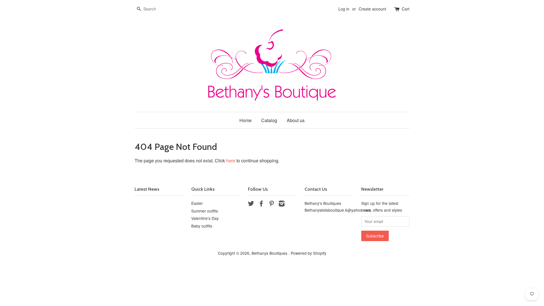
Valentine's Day (205, 218)
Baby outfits (201, 226)
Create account (372, 9)
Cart (405, 9)
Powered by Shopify (308, 253)
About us (296, 120)
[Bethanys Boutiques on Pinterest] (271, 204)
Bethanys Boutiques (270, 253)
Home (245, 120)
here (230, 160)
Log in (343, 9)
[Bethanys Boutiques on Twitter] (251, 204)
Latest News (147, 189)
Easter (197, 203)
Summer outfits (204, 211)
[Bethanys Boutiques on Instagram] (282, 204)
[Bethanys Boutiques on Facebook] (261, 204)
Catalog (269, 120)
